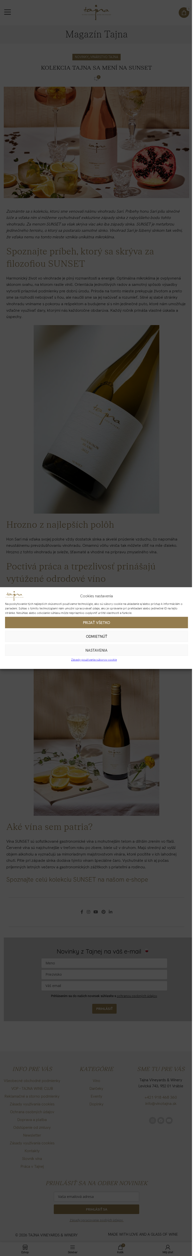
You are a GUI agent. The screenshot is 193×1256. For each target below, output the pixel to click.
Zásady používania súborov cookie (94, 660)
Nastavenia (96, 650)
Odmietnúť (96, 636)
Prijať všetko (96, 622)
